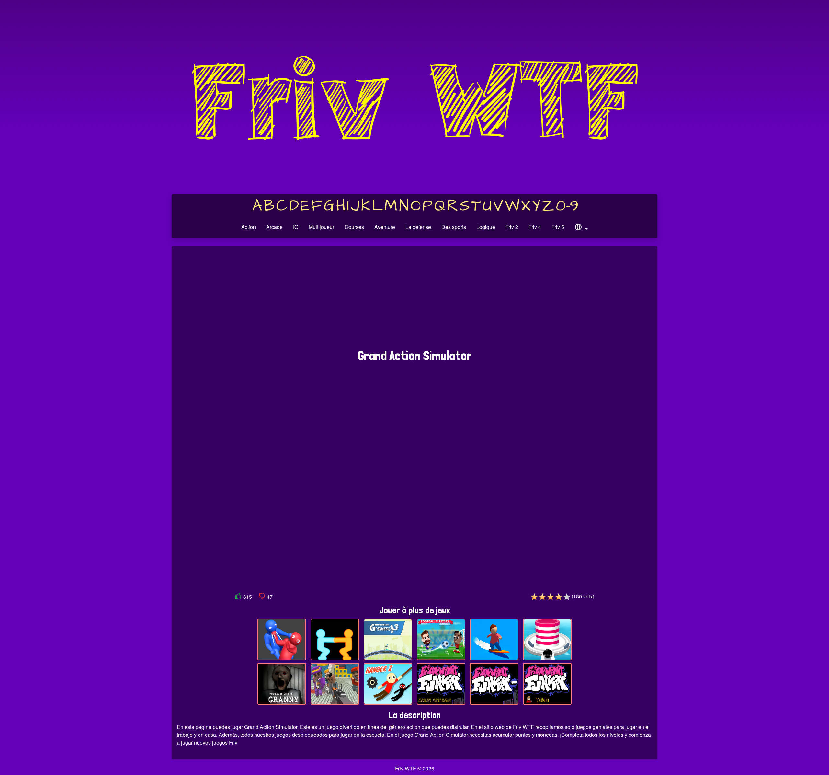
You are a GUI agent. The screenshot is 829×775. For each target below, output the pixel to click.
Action (248, 227)
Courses (354, 227)
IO (295, 227)
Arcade (274, 227)
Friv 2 (511, 227)
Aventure (384, 227)
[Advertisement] (414, 301)
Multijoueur (321, 227)
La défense (418, 227)
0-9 (567, 206)
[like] (238, 597)
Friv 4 (534, 227)
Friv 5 (557, 227)
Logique (485, 227)
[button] (581, 228)
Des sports (453, 227)
